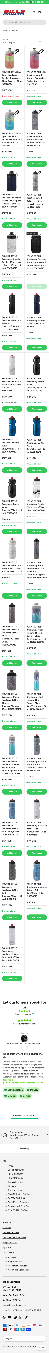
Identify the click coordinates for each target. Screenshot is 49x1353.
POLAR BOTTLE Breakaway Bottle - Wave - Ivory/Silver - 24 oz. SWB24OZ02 (37, 506)
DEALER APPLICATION (18, 1210)
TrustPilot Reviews (11, 1232)
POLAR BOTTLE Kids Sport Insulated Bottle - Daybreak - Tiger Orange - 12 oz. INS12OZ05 (12, 78)
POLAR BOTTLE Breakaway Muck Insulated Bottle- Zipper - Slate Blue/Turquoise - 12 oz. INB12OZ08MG (36, 634)
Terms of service (15, 1182)
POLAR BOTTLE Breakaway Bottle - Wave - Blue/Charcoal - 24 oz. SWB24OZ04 (11, 445)
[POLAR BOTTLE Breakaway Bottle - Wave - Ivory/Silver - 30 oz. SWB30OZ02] (12, 365)
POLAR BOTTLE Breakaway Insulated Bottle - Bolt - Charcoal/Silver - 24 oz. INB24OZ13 (37, 764)
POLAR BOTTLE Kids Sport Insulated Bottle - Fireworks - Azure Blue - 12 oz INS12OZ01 (12, 139)
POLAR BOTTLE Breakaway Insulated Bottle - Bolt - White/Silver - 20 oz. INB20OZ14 (12, 954)
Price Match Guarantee (18, 1202)
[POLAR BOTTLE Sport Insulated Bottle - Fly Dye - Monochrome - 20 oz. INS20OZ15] (37, 119)
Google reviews (10, 1242)
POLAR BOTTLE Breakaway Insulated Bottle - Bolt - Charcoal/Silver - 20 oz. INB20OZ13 (12, 891)
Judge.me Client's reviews (14, 1237)
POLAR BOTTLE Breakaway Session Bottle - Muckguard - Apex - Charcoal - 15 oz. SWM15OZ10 (36, 262)
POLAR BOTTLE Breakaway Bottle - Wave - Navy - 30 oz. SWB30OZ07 (36, 322)
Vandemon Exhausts (17, 1265)
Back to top (25, 1149)
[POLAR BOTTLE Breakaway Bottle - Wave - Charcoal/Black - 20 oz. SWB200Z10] (12, 487)
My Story (7, 1247)
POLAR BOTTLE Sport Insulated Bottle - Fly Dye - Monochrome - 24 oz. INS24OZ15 (35, 201)
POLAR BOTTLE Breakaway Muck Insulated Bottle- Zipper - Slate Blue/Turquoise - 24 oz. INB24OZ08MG (36, 702)
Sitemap (12, 1186)
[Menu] (45, 12)
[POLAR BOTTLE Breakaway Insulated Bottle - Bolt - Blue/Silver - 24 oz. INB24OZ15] (12, 809)
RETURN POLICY (15, 1174)
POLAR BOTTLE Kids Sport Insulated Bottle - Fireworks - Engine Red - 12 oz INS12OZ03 (36, 78)
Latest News (8, 1252)
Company (7, 1227)
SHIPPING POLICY (16, 1170)
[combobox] (24, 22)
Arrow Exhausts (15, 1261)
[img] (24, 1011)
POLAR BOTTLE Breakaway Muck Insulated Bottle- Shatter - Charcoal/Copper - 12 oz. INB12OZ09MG (11, 701)
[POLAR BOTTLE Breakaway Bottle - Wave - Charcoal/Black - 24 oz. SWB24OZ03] (37, 365)
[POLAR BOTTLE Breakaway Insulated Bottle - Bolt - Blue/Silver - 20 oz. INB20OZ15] (37, 870)
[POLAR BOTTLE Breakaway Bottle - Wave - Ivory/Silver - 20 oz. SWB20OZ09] (12, 548)
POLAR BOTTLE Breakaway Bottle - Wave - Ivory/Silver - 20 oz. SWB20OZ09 (12, 567)
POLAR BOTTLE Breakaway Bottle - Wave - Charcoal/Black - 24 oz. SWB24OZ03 (36, 384)
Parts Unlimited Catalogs (19, 1194)
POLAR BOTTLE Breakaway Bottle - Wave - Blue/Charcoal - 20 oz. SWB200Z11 (36, 446)
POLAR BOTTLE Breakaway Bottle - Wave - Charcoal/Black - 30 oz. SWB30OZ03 (12, 323)
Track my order (15, 1190)
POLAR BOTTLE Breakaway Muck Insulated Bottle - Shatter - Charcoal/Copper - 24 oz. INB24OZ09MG (37, 570)
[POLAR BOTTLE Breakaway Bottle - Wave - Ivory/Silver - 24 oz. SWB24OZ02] (37, 487)
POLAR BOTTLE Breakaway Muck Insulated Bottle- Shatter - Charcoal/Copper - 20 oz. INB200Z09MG (11, 635)
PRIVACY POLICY (15, 1178)
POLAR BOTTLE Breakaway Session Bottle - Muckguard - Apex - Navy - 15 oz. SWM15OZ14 (11, 200)
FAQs (10, 1166)
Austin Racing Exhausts (19, 1269)
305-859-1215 (34, 1310)
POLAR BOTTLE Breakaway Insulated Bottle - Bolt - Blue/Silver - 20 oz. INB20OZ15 (37, 890)
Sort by (6, 39)
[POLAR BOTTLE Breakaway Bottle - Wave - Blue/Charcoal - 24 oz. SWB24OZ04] (12, 426)
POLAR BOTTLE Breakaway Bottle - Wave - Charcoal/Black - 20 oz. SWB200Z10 (12, 507)
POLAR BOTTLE (14, 30)
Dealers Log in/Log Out (18, 1206)
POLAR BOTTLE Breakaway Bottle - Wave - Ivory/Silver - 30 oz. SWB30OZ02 (11, 384)
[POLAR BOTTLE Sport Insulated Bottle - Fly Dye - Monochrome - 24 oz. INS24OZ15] (37, 181)
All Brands (12, 1257)
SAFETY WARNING (16, 1198)
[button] (39, 12)
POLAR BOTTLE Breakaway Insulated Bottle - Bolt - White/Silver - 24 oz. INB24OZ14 (37, 828)
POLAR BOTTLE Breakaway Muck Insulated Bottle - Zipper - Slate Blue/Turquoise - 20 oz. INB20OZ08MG (12, 766)
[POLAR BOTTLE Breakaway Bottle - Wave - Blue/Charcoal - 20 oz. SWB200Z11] (37, 426)
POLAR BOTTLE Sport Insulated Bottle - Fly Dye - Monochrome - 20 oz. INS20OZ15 (35, 139)
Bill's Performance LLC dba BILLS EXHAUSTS (23, 1347)
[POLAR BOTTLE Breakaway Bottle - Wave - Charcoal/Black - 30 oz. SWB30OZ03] (12, 303)
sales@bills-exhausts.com (15, 1305)
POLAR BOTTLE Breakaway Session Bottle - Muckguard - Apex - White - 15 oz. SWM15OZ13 (11, 262)
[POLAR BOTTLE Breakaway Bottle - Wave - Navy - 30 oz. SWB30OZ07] (37, 303)
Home (5, 30)
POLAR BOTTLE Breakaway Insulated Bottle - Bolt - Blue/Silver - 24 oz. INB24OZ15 (11, 828)
